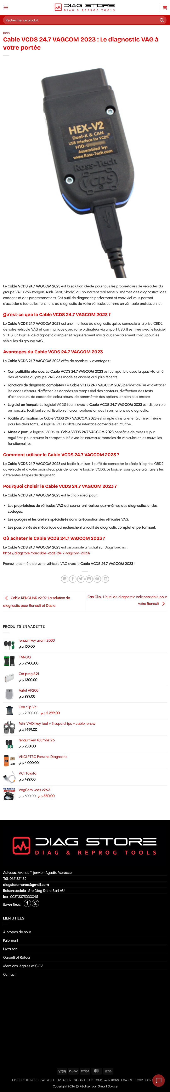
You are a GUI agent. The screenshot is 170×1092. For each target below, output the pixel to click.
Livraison (10, 949)
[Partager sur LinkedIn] (105, 579)
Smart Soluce (108, 1086)
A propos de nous (17, 932)
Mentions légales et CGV (23, 966)
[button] (6, 7)
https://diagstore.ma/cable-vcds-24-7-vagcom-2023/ (46, 553)
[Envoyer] (162, 20)
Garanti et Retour (16, 957)
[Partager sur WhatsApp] (64, 579)
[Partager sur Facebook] (72, 579)
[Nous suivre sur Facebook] (27, 903)
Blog (6, 32)
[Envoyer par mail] (89, 579)
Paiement (10, 940)
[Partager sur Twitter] (81, 579)
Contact (9, 974)
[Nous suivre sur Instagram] (35, 903)
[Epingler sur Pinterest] (97, 579)
